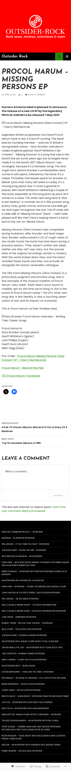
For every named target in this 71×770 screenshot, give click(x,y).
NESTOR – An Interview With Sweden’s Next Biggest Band (31, 744)
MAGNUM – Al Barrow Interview (18, 538)
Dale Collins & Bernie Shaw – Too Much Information (29, 604)
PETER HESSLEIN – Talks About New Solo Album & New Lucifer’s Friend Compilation (33, 737)
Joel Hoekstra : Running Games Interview (23, 653)
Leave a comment (37, 94)
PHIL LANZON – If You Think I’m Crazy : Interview (25, 544)
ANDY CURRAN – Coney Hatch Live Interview (24, 659)
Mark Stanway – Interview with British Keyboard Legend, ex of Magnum (34, 573)
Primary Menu (67, 56)
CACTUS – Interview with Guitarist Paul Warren (27, 702)
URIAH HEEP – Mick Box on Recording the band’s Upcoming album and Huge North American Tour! (35, 564)
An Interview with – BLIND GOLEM (18, 665)
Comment (58, 495)
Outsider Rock (15, 56)
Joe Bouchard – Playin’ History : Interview (24, 550)
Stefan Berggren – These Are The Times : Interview (28, 671)
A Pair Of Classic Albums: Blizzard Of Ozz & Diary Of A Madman (34, 427)
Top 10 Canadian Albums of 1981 (21, 441)
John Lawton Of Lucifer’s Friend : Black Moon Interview (31, 592)
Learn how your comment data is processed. (34, 509)
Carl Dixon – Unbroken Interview (19, 617)
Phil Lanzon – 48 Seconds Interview (20, 598)
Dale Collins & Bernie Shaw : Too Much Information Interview (34, 610)
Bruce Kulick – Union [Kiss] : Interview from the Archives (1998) (35, 696)
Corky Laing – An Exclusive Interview (21, 690)
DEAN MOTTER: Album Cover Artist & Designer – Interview (31, 714)
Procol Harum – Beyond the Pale (23, 368)
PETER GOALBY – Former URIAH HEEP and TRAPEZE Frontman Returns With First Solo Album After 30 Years (31, 728)
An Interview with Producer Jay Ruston (23, 580)
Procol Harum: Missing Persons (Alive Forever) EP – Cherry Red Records (33, 358)
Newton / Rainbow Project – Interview (22, 531)
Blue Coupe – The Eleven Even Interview (21, 629)
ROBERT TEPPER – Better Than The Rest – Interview (27, 623)
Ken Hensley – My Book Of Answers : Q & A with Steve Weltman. (34, 677)
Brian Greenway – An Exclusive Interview (23, 684)
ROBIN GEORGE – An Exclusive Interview (22, 750)
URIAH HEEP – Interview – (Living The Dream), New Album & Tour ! (34, 586)
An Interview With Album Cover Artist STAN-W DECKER (30, 641)
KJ (21, 94)
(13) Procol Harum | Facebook (21, 376)
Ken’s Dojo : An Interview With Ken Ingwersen (25, 708)
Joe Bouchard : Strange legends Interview (24, 635)
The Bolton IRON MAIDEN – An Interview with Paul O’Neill (30, 720)
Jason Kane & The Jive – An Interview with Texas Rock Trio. (32, 647)
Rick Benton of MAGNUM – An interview (22, 556)
